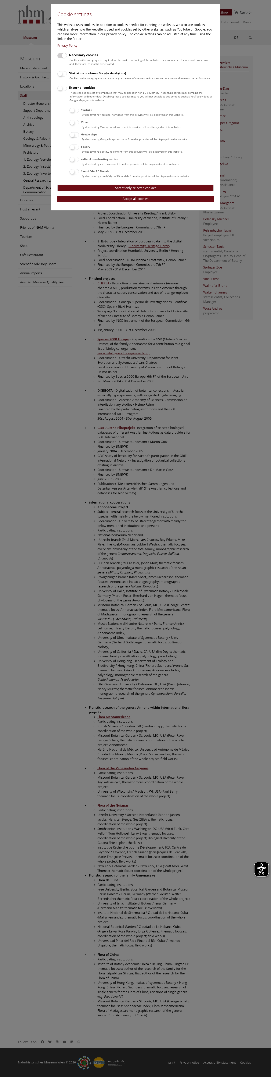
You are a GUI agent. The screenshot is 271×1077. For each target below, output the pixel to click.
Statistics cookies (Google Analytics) (97, 73)
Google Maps (89, 134)
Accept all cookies (135, 198)
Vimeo (85, 122)
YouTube (86, 110)
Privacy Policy (67, 45)
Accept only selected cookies (135, 188)
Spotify (85, 147)
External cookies (82, 87)
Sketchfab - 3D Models (95, 171)
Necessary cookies (83, 55)
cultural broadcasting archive (99, 159)
